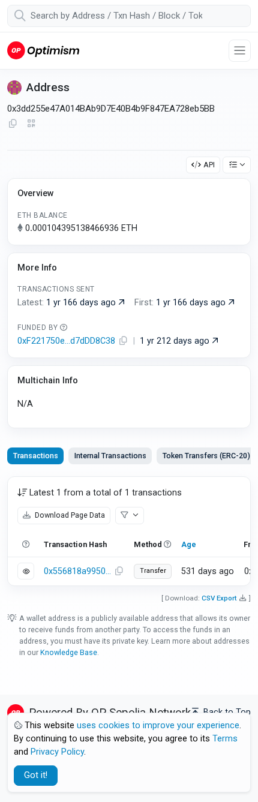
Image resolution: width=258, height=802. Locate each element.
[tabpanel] (129, 531)
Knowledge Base (68, 652)
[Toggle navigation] (240, 51)
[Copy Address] (12, 124)
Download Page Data (69, 514)
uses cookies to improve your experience (158, 725)
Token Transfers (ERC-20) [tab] (206, 455)
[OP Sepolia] (43, 50)
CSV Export (219, 598)
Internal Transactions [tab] (110, 455)
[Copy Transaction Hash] (118, 571)
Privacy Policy (57, 752)
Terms (225, 739)
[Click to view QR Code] (31, 124)
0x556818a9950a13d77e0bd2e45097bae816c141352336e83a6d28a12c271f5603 (77, 571)
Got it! (35, 775)
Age (188, 544)
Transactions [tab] (35, 455)
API (209, 164)
